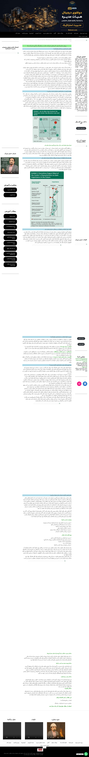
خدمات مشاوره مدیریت (47, 33)
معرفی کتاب (17, 33)
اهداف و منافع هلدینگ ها (66, 700)
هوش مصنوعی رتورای (83, 36)
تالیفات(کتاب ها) (69, 33)
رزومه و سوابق (81, 338)
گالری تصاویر (81, 344)
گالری (55, 33)
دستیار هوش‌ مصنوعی (81, 128)
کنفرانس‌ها (31, 33)
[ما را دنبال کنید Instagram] (82, 750)
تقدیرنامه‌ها (76, 33)
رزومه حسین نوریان (83, 33)
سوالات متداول (60, 33)
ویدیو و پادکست (25, 33)
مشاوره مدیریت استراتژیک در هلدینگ (63, 703)
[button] (10, 190)
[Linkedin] (86, 750)
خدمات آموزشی (38, 33)
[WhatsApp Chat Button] (86, 754)
